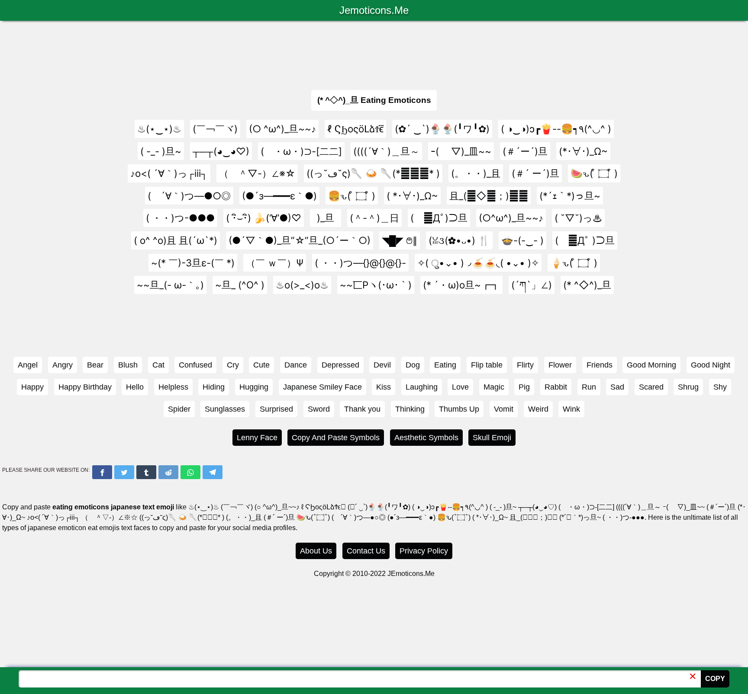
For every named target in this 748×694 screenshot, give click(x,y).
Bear (95, 365)
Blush (128, 365)
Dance (295, 365)
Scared (651, 387)
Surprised (276, 409)
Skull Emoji (492, 437)
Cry (233, 365)
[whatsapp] (190, 472)
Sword (319, 409)
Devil (382, 365)
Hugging (253, 387)
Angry (62, 365)
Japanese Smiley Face (322, 387)
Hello (135, 387)
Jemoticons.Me (374, 10)
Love (460, 387)
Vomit (503, 409)
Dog (413, 365)
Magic (494, 387)
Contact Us (366, 551)
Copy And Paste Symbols (336, 437)
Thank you (362, 409)
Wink (571, 409)
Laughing (422, 387)
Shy (720, 387)
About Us (316, 551)
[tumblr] (146, 472)
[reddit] (168, 472)
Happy (32, 387)
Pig (524, 387)
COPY (715, 678)
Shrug (688, 387)
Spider (179, 409)
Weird (538, 409)
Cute (261, 365)
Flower (560, 365)
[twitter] (124, 472)
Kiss (383, 387)
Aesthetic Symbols (426, 437)
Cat (158, 365)
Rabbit (556, 387)
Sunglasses (225, 409)
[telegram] (212, 472)
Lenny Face (257, 437)
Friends (600, 365)
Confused (195, 365)
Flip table (487, 365)
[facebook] (102, 472)
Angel (28, 365)
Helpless (173, 387)
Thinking (410, 409)
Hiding (214, 387)
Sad (617, 387)
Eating (445, 365)
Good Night (710, 365)
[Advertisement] (374, 53)
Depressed (340, 365)
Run (589, 387)
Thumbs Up (459, 409)
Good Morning (651, 365)
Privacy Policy (424, 551)
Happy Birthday (85, 387)
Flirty (525, 365)
